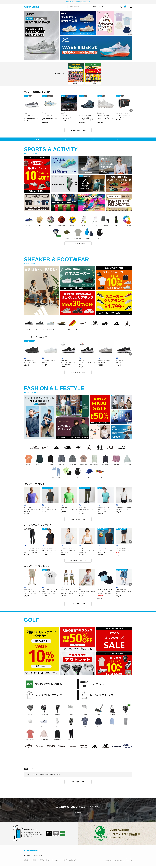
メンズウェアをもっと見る (78, 519)
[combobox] (79, 6)
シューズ (63, 139)
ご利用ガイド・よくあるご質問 (34, 855)
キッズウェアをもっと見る (78, 604)
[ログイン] (120, 6)
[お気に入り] (117, 6)
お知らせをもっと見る (78, 781)
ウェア (91, 139)
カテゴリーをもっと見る (78, 243)
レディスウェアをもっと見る (78, 560)
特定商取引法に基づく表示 (69, 860)
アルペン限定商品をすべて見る (78, 130)
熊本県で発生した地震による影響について (78, 2)
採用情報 (34, 860)
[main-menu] (130, 6)
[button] (131, 110)
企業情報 (26, 860)
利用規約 (42, 860)
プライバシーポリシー (53, 860)
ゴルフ (118, 139)
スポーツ (36, 139)
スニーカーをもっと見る (78, 372)
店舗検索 (79, 812)
